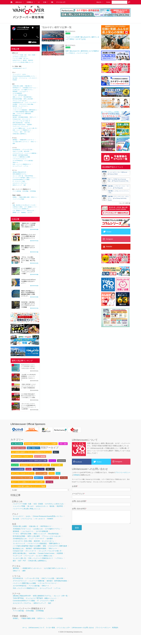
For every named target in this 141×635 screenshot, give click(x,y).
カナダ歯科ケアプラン (27, 89)
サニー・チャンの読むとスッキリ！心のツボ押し (28, 482)
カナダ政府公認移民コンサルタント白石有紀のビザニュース (31, 452)
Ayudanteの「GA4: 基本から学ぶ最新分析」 (35, 465)
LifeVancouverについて (36, 627)
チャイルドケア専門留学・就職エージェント (24, 177)
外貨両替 (29, 124)
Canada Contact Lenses (19, 124)
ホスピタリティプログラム (19, 183)
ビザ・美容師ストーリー (30, 207)
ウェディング (16, 126)
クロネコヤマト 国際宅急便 (24, 113)
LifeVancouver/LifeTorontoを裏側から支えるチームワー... (28, 281)
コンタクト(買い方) (32, 128)
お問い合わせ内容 (79, 501)
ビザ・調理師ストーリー (19, 210)
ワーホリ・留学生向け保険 (19, 95)
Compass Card (17, 119)
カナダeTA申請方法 (18, 160)
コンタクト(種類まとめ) (19, 128)
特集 (52, 2)
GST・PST (27, 132)
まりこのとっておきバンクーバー (23, 473)
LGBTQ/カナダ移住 (18, 207)
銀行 (21, 132)
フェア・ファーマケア (30, 102)
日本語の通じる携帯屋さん (19, 133)
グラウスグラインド (18, 153)
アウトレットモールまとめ (19, 100)
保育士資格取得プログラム (19, 174)
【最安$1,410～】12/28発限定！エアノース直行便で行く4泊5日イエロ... (28, 225)
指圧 (25, 185)
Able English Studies (18, 448)
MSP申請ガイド (17, 87)
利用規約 (76, 475)
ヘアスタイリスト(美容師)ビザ (20, 208)
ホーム (24, 627)
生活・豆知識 (31, 55)
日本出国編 (25, 191)
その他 (44, 2)
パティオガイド (33, 78)
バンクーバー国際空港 (30, 153)
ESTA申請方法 (16, 149)
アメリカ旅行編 (28, 160)
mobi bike (27, 122)
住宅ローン (34, 197)
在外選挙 (15, 104)
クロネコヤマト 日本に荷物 (26, 104)
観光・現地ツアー (33, 448)
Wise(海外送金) (28, 97)
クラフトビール (23, 78)
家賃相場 (15, 91)
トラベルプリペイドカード (19, 158)
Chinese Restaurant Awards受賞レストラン (24, 76)
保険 (14, 113)
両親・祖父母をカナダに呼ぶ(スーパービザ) (24, 205)
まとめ (28, 469)
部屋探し (15, 197)
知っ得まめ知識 (17, 444)
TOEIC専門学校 (29, 176)
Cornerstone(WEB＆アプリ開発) (21, 179)
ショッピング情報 (17, 58)
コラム (51, 473)
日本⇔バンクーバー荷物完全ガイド (22, 130)
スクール (49, 482)
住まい (56, 452)
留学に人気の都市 (28, 99)
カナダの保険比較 (17, 93)
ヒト (39, 2)
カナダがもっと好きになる (19, 56)
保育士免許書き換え (18, 122)
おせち (24, 74)
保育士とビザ (30, 210)
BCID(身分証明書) (17, 99)
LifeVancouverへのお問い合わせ (83, 627)
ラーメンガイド (17, 74)
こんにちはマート (23, 91)
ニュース (68, 33)
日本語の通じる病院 (18, 86)
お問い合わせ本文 (79, 509)
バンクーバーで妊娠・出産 (19, 55)
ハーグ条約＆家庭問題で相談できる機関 (23, 111)
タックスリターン (23, 106)
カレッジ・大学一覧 (18, 176)
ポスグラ (30, 212)
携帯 (14, 143)
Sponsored (61, 460)
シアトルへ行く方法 (27, 149)
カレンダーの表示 (124, 203)
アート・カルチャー (51, 478)
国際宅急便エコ (33, 110)
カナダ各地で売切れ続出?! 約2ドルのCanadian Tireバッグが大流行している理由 (28, 395)
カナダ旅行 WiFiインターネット (21, 141)
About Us (98, 2)
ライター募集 (50, 627)
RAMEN (15, 80)
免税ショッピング (17, 97)
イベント (52, 460)
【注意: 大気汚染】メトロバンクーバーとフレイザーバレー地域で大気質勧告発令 (28, 386)
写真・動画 (50, 469)
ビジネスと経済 (41, 473)
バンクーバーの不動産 (18, 199)
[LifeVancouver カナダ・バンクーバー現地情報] (11, 1)
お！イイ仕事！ (57, 465)
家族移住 (23, 212)
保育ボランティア (17, 185)
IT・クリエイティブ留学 (19, 181)
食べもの (26, 58)
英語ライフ (38, 478)
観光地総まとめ (17, 115)
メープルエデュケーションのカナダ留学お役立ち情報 (29, 460)
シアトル (26, 166)
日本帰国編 (33, 191)
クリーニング (24, 126)
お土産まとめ (16, 89)
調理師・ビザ (16, 212)
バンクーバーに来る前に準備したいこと (23, 62)
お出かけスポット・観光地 (19, 60)
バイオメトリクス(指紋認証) (20, 110)
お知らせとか (18, 2)
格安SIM (15, 106)
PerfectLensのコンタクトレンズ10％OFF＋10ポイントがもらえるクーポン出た (28, 366)
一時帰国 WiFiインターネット (26, 139)
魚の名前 (15, 78)
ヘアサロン (15, 132)
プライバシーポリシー (122, 472)
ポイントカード (26, 119)
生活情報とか (30, 2)
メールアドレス (78, 494)
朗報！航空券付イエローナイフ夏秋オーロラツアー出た (28, 247)
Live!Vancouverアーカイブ (19, 68)
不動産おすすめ (39, 469)
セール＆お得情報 (18, 469)
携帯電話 (15, 139)
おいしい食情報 (40, 456)
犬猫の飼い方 (28, 86)
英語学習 (30, 60)
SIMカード (33, 141)
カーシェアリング (17, 166)
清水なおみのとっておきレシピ (22, 456)
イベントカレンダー (61, 2)
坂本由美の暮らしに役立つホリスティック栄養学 (41, 444)
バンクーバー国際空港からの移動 (21, 157)
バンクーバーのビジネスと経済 (22, 478)
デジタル (64, 478)
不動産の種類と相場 (24, 197)
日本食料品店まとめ (18, 102)
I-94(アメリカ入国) (17, 151)
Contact (108, 2)
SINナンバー (33, 117)
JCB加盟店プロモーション (29, 87)
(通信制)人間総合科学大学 (19, 172)
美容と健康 (63, 444)
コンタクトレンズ (17, 108)
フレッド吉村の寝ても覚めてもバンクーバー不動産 (28, 486)
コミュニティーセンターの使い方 (21, 121)
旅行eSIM (26, 151)
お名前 (75, 486)
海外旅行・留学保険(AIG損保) (20, 117)
